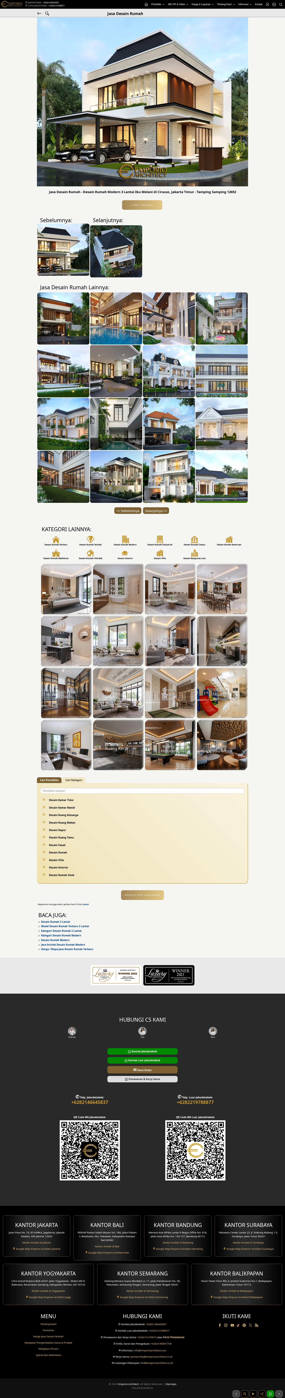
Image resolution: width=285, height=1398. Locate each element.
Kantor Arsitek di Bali (107, 1246)
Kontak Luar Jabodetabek (144, 1060)
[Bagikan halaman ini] (262, 1393)
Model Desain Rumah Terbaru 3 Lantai (65, 926)
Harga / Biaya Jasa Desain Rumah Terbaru (67, 949)
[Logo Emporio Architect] (11, 4)
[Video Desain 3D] (253, 1393)
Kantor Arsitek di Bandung (178, 1242)
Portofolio (156, 4)
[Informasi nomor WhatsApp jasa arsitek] (270, 1393)
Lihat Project (142, 205)
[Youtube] (233, 1326)
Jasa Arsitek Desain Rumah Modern (63, 944)
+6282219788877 (56, 5)
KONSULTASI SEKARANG (142, 895)
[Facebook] (220, 1326)
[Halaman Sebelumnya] (236, 1393)
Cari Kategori (74, 780)
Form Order (142, 1069)
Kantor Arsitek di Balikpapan (236, 1290)
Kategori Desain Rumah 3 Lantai (61, 930)
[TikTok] (239, 1326)
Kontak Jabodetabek (144, 1051)
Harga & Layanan (201, 4)
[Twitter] (251, 1326)
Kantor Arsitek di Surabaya (248, 1242)
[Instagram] (226, 1326)
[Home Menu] (146, 4)
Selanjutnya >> (156, 511)
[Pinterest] (245, 1326)
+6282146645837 (51, 2)
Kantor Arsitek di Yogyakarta (48, 1290)
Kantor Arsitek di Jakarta (36, 1242)
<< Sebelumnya (127, 511)
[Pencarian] (280, 4)
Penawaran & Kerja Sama (144, 1079)
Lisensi (85, 904)
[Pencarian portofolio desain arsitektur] (244, 1393)
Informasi (243, 4)
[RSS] (256, 1326)
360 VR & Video (177, 4)
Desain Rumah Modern (55, 940)
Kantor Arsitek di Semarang (142, 1290)
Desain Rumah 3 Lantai (55, 921)
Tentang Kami (224, 4)
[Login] (267, 4)
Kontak (259, 4)
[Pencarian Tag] (47, 13)
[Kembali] (39, 13)
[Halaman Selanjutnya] (279, 1393)
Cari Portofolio (49, 780)
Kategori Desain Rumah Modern (61, 935)
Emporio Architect (128, 1384)
